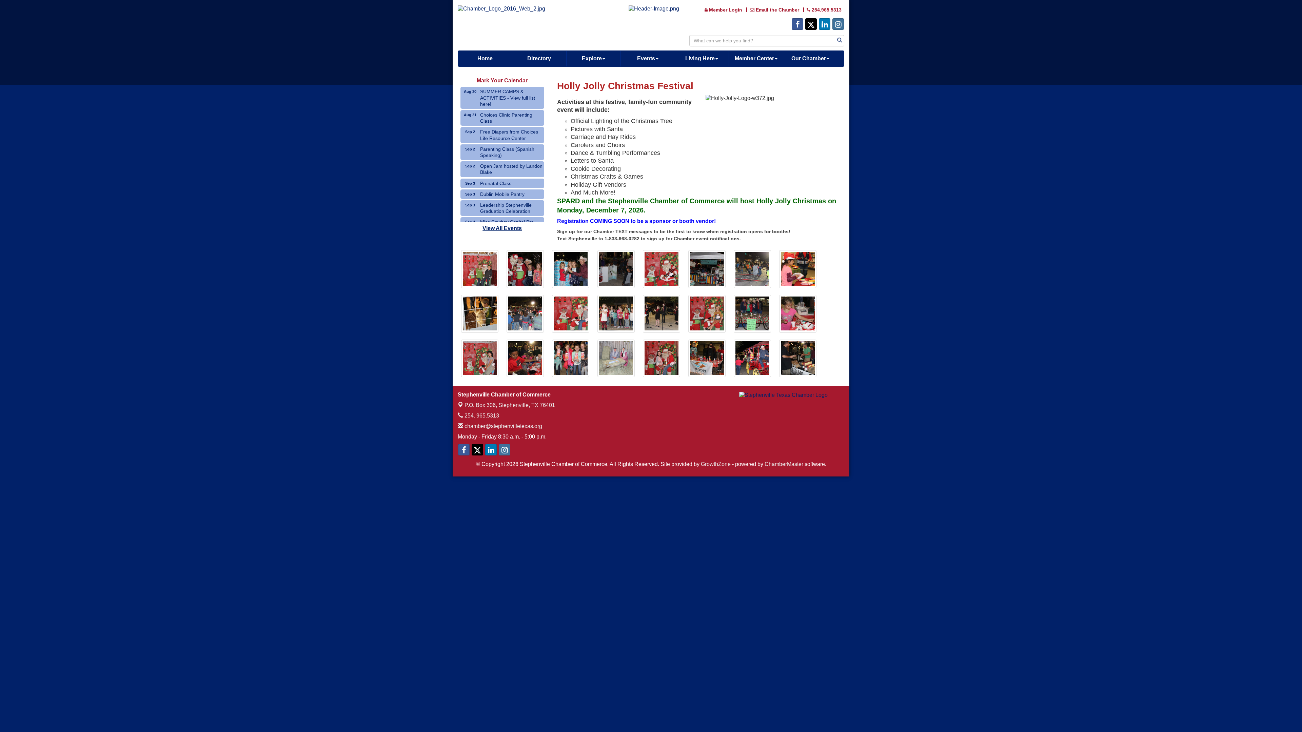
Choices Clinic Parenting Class (506, 118)
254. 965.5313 (481, 416)
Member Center (754, 58)
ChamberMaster (784, 464)
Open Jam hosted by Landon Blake (511, 169)
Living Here (700, 58)
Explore (592, 58)
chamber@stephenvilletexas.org (502, 426)
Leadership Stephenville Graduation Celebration (506, 208)
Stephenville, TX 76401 (510, 405)
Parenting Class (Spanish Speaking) (507, 152)
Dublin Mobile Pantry (502, 194)
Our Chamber (808, 58)
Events (646, 58)
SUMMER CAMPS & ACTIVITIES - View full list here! (507, 97)
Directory (539, 58)
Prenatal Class (495, 183)
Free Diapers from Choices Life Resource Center (509, 135)
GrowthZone (716, 464)
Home (485, 58)
